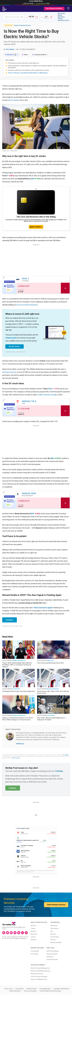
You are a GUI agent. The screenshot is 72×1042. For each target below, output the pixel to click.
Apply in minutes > (36, 227)
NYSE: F (25, 278)
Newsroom (34, 934)
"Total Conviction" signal (42, 608)
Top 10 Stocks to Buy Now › (54, 8)
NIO (52, 458)
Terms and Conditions (30, 991)
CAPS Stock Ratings (52, 951)
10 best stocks (11, 338)
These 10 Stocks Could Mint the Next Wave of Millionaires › (28, 73)
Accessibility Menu (36, 1)
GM (32, 179)
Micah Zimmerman (53, 689)
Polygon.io (23, 938)
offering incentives (9, 372)
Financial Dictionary (52, 959)
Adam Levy (50, 660)
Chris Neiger (10, 49)
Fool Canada (34, 954)
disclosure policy (16, 758)
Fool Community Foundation (39, 976)
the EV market (13, 100)
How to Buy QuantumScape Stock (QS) (50, 663)
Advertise (33, 939)
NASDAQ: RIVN (29, 493)
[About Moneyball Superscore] (14, 286)
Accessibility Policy (45, 988)
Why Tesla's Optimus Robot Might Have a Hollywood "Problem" (51, 719)
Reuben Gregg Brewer (19, 660)
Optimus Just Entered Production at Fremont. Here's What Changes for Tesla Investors (17, 719)
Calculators (50, 956)
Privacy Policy (19, 988)
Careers (33, 928)
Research (33, 931)
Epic (51, 931)
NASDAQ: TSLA (29, 401)
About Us (33, 925)
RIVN (32, 514)
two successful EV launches (27, 305)
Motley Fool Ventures (37, 973)
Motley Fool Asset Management (40, 968)
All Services (53, 925)
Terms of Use (8, 988)
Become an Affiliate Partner (39, 979)
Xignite (16, 938)
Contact (33, 937)
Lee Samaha (16, 689)
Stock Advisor (54, 928)
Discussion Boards (52, 954)
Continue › (10, 620)
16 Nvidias (59, 771)
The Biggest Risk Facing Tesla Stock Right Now (18, 691)
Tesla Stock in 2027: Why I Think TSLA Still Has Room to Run (53, 692)
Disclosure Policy (31, 988)
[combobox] (13, 16)
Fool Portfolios (54, 937)
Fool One (53, 939)
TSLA (50, 389)
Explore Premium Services (22, 25)
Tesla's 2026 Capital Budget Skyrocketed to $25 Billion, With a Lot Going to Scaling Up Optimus (17, 665)
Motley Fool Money (56, 942)
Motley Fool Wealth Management (40, 971)
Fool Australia (35, 951)
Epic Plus (53, 934)
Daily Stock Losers (63, 20)
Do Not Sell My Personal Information (50, 991)
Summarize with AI (40, 54)
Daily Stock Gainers (61, 17)
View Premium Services (56, 905)
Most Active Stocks (61, 14)
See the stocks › (14, 346)
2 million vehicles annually (47, 395)
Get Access (19, 842)
